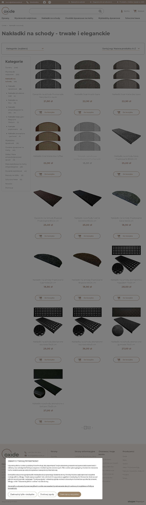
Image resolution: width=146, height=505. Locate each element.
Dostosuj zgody (47, 494)
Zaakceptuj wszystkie (69, 494)
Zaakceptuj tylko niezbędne (22, 494)
